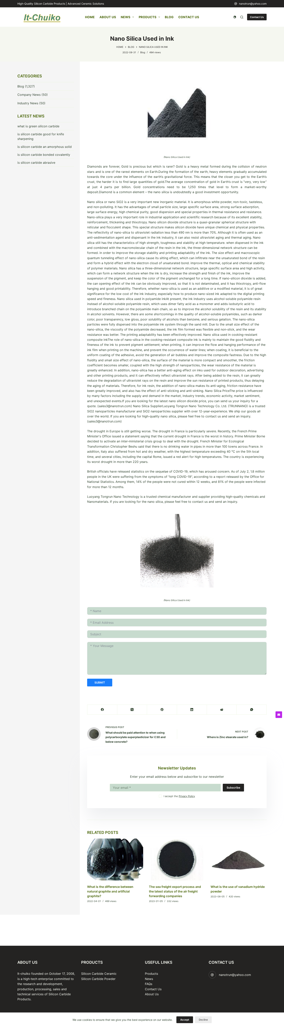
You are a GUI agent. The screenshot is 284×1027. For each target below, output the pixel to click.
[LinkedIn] (192, 710)
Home (90, 17)
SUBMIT (99, 682)
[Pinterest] (162, 710)
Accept (184, 1019)
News (125, 17)
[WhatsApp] (252, 710)
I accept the (179, 796)
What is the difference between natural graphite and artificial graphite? (110, 891)
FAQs (148, 984)
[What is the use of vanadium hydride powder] (239, 860)
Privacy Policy (187, 796)
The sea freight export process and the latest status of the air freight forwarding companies (175, 891)
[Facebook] (102, 710)
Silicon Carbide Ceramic (98, 974)
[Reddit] (222, 710)
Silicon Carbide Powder (98, 979)
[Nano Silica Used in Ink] (177, 111)
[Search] (241, 17)
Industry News (27, 103)
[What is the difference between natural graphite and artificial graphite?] (115, 860)
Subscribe (233, 787)
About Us (107, 17)
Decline (203, 1019)
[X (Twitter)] (132, 710)
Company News (29, 95)
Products (147, 17)
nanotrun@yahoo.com (253, 3)
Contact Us (188, 17)
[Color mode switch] (234, 17)
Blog (169, 17)
